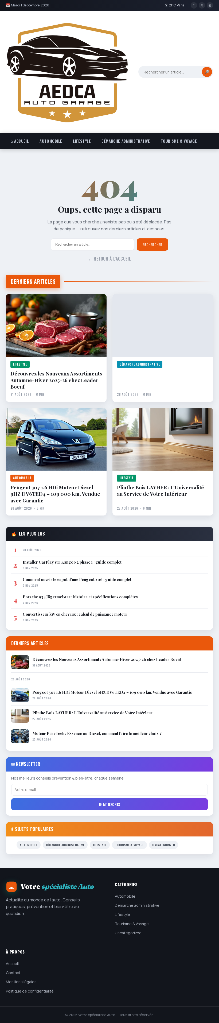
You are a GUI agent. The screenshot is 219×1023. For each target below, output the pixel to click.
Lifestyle (82, 141)
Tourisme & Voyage (179, 141)
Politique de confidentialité (30, 991)
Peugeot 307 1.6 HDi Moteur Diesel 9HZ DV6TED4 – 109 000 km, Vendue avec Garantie (55, 493)
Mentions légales (21, 981)
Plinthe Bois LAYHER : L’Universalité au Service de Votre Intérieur (160, 490)
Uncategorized (163, 845)
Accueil (12, 963)
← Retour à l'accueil (109, 258)
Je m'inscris (109, 804)
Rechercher (152, 244)
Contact (13, 972)
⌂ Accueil (19, 141)
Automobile (51, 141)
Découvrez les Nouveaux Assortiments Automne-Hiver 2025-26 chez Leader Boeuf (56, 380)
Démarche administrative (125, 141)
